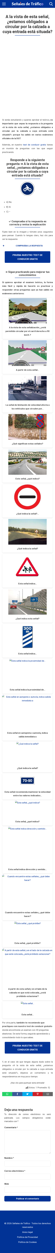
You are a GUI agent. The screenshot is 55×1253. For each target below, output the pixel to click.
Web (6, 1184)
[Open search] (51, 4)
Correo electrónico (14, 1171)
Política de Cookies (27, 1242)
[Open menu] (4, 4)
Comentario (11, 1127)
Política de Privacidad (27, 1237)
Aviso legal (27, 1232)
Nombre (9, 1158)
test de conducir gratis (34, 144)
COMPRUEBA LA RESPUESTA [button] (29, 246)
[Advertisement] (27, 77)
